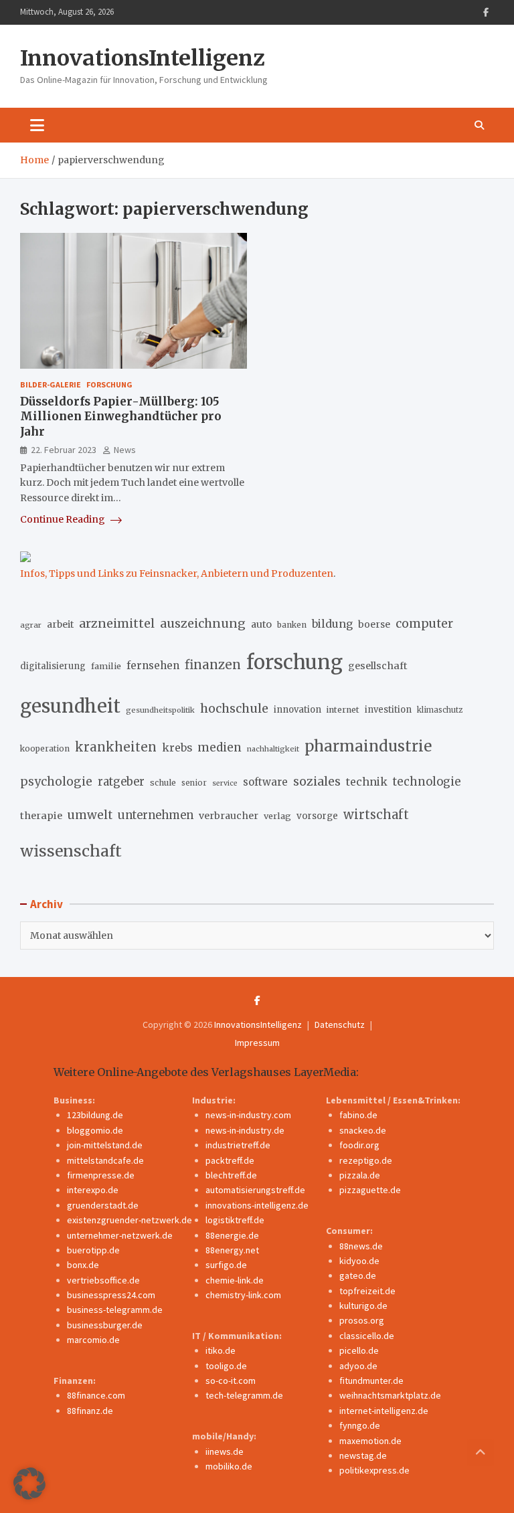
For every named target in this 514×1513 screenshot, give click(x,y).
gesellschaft (378, 666)
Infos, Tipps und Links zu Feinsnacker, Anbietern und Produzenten (176, 573)
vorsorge (317, 816)
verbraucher (228, 816)
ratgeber (121, 782)
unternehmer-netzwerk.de (120, 1235)
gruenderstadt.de (103, 1205)
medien (219, 747)
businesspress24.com (111, 1295)
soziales (317, 781)
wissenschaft (71, 851)
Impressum (257, 1043)
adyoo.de (358, 1366)
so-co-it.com (230, 1380)
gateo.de (357, 1275)
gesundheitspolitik (160, 710)
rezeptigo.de (365, 1160)
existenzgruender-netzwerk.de (129, 1220)
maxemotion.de (370, 1441)
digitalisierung (53, 666)
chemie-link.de (234, 1280)
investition (388, 709)
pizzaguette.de (370, 1190)
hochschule (234, 708)
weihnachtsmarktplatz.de (390, 1395)
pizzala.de (359, 1175)
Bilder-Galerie (50, 384)
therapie (41, 816)
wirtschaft (376, 814)
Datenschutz (340, 1024)
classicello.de (366, 1336)
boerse (374, 624)
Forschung (109, 384)
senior (194, 783)
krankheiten (116, 747)
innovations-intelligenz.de (257, 1205)
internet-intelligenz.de (383, 1411)
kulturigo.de (363, 1306)
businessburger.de (105, 1325)
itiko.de (220, 1350)
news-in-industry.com (248, 1115)
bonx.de (83, 1265)
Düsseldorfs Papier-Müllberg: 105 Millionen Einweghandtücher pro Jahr (121, 416)
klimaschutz (439, 710)
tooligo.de (226, 1366)
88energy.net (232, 1250)
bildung (332, 623)
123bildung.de (95, 1115)
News (125, 450)
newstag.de (363, 1455)
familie (106, 665)
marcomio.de (93, 1340)
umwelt (90, 815)
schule (163, 783)
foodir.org (359, 1145)
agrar (30, 625)
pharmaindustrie (368, 746)
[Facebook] (486, 12)
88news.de (361, 1246)
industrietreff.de (237, 1145)
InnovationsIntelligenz (142, 58)
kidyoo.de (359, 1261)
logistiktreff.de (234, 1220)
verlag (277, 816)
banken (292, 625)
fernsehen (152, 665)
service (225, 783)
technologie (427, 782)
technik (367, 781)
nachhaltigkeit (273, 748)
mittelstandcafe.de (105, 1160)
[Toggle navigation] (37, 125)
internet (343, 710)
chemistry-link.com (243, 1295)
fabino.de (358, 1115)
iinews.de (224, 1451)
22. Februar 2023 (63, 450)
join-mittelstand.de (105, 1145)
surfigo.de (226, 1265)
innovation (297, 709)
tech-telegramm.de (244, 1395)
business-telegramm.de (115, 1310)
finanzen (213, 665)
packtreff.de (229, 1160)
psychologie (56, 781)
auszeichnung (203, 623)
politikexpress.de (374, 1470)
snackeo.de (362, 1130)
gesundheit (70, 706)
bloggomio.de (95, 1130)
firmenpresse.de (101, 1175)
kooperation (45, 748)
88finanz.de (90, 1411)
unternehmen (155, 815)
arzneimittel (117, 623)
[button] (29, 1483)
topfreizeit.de (367, 1291)
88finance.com (96, 1395)
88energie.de (232, 1235)
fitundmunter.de (371, 1380)
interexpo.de (92, 1190)
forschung (294, 662)
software (265, 782)
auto (261, 624)
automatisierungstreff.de (255, 1190)
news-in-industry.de (244, 1130)
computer (424, 623)
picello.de (359, 1350)
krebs (177, 747)
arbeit (60, 624)
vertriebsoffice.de (103, 1280)
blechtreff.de (231, 1175)
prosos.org (361, 1320)
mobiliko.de (228, 1466)
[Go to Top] (480, 1452)
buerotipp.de (93, 1250)
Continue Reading (63, 519)
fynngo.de (359, 1425)
